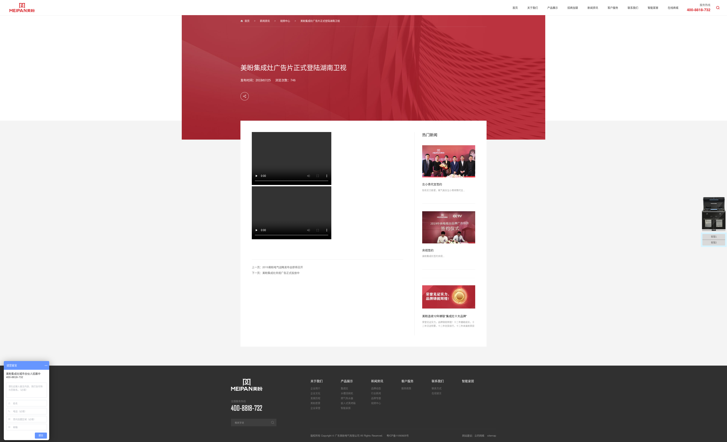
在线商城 (673, 7)
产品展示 (552, 7)
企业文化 (315, 393)
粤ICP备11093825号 (398, 435)
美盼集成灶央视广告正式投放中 (281, 273)
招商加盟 (572, 7)
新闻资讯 (592, 7)
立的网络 (479, 435)
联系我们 (633, 7)
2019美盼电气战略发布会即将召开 (282, 267)
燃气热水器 (347, 398)
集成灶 (344, 388)
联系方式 (437, 388)
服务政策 (406, 388)
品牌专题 (376, 398)
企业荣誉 (315, 408)
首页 (515, 7)
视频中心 (285, 21)
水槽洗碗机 (347, 393)
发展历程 (315, 398)
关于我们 (532, 7)
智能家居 (653, 7)
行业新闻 (376, 393)
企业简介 (315, 388)
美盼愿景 (315, 403)
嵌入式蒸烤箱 (348, 403)
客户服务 (613, 7)
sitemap (491, 435)
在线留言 (437, 393)
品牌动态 (376, 388)
